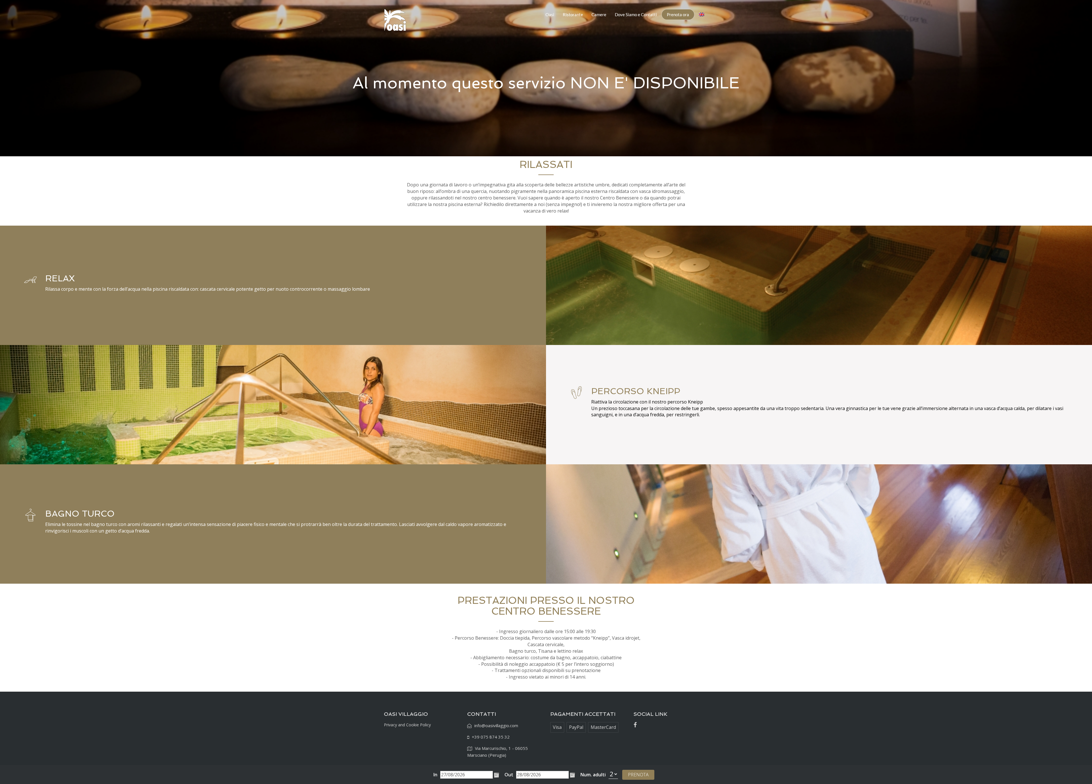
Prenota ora (678, 14)
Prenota (638, 774)
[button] (496, 775)
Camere (599, 14)
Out (508, 774)
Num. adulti (593, 774)
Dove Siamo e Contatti (636, 14)
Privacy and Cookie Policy (407, 724)
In (435, 774)
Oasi (549, 14)
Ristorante (573, 14)
